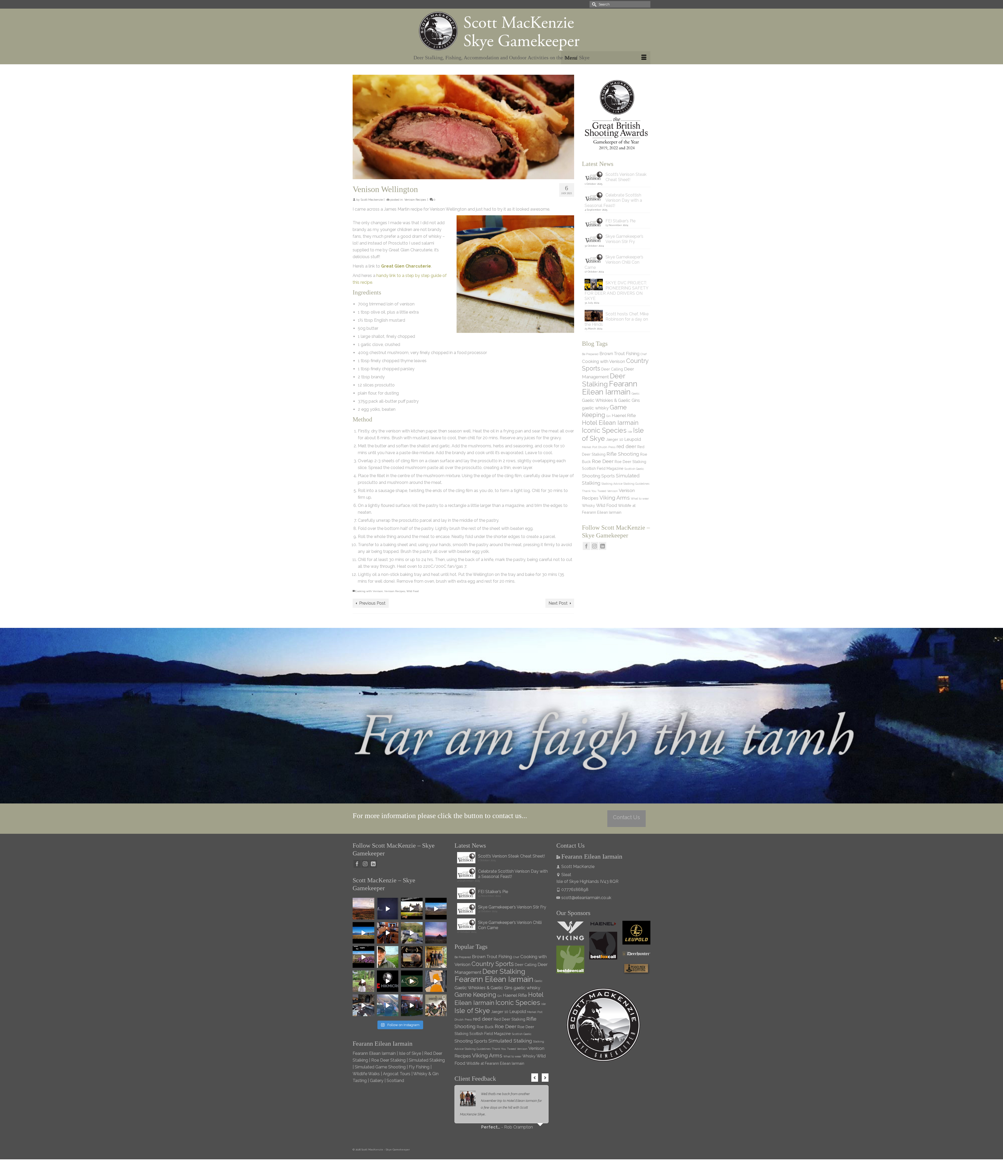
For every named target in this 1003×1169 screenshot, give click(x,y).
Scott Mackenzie (371, 199)
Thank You (589, 491)
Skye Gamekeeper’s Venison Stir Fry (624, 239)
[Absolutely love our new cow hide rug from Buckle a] (363, 1005)
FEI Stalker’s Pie (620, 220)
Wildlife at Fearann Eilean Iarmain (495, 1063)
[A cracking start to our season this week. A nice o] (363, 933)
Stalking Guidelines (636, 483)
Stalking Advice (612, 483)
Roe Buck (485, 1027)
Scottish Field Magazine (602, 468)
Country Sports (492, 963)
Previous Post (372, 603)
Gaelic (636, 393)
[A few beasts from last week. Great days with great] (436, 908)
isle (630, 431)
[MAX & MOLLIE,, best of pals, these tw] (363, 981)
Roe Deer (603, 461)
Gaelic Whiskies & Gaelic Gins (611, 400)
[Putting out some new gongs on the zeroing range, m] (436, 981)
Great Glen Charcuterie (406, 266)
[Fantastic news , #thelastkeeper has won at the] (412, 957)
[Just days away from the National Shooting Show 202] (436, 1005)
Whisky (588, 505)
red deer (626, 446)
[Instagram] (594, 546)
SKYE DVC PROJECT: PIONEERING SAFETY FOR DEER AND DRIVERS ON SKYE (616, 290)
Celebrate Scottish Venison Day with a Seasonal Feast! (613, 200)
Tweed (601, 491)
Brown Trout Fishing (619, 353)
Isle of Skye (472, 1011)
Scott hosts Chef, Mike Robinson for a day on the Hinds (617, 319)
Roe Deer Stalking (630, 461)
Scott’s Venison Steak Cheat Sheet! (625, 177)
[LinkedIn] (602, 546)
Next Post (558, 603)
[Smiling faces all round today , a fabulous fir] (436, 957)
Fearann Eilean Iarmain (609, 387)
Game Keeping (475, 994)
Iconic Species (604, 430)
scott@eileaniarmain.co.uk (586, 897)
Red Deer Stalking (509, 1019)
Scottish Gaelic (634, 468)
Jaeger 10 (614, 439)
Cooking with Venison (369, 591)
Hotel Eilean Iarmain (610, 422)
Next (545, 1077)
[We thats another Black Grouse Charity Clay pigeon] (412, 981)
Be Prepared (590, 354)
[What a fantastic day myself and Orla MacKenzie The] (412, 908)
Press (611, 447)
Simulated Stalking (510, 1041)
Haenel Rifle (624, 415)
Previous (534, 1077)
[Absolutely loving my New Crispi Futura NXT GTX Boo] (388, 908)
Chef (643, 354)
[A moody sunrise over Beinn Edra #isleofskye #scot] (436, 933)
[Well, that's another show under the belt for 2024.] (388, 1005)
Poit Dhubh (599, 447)
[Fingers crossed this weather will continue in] (363, 957)
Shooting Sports (598, 475)
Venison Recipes (415, 199)
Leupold (632, 439)
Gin (608, 416)
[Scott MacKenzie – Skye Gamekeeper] (501, 31)
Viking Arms (614, 497)
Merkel (586, 447)
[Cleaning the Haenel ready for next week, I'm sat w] (388, 933)
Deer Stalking (603, 380)
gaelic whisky (595, 407)
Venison (612, 491)
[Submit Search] (593, 4)
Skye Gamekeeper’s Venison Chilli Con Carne (614, 262)
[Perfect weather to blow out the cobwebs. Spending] (363, 908)
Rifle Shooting (623, 454)
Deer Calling (612, 369)
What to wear (640, 498)
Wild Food (412, 591)
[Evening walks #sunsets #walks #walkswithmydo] (388, 957)
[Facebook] (586, 546)
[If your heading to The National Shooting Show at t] (412, 1005)
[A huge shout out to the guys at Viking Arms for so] (412, 933)
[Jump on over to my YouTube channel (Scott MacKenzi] (388, 981)
